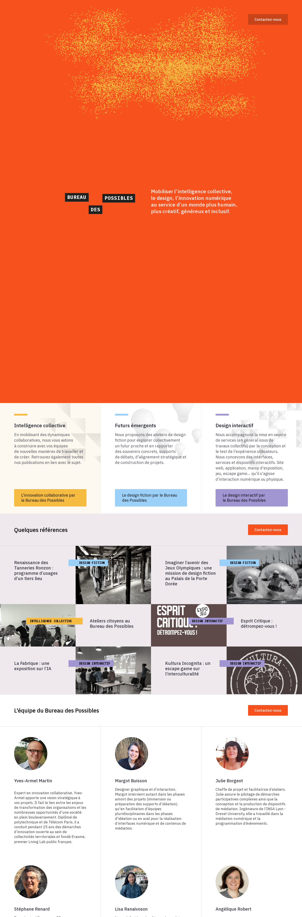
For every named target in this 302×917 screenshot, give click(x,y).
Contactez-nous (267, 19)
